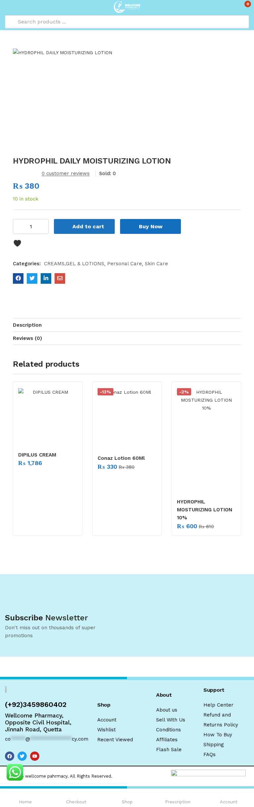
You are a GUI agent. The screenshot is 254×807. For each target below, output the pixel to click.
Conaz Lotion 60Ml (121, 458)
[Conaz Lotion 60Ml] (127, 417)
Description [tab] (27, 325)
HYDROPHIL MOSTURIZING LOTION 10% (204, 510)
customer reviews (66, 173)
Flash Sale (169, 749)
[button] (243, 6)
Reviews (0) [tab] (27, 338)
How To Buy (217, 735)
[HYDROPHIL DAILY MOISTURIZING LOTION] (18, 278)
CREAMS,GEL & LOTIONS (74, 264)
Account (106, 720)
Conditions (168, 730)
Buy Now (150, 226)
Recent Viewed (115, 740)
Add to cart (88, 226)
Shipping (213, 745)
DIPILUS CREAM (37, 455)
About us (166, 710)
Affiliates (167, 740)
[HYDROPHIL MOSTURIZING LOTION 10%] (206, 439)
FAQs (209, 754)
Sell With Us (170, 720)
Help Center (218, 705)
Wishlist (106, 730)
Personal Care (124, 264)
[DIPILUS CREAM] (47, 416)
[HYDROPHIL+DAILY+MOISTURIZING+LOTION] (32, 278)
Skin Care (156, 264)
